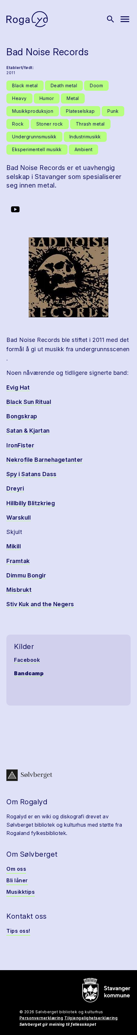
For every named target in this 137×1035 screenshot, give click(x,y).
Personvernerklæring (41, 1018)
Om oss (16, 869)
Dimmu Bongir (26, 575)
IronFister (20, 445)
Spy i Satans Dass (31, 474)
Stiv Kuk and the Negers (40, 604)
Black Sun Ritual (28, 401)
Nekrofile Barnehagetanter (44, 459)
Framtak (18, 561)
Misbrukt (19, 589)
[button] (68, 277)
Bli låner (17, 880)
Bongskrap (21, 416)
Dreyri (15, 488)
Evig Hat (18, 387)
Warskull (18, 517)
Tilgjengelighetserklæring (91, 1018)
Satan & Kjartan (28, 430)
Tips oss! (18, 931)
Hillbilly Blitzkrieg (30, 503)
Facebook (27, 660)
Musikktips (20, 892)
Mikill (13, 546)
